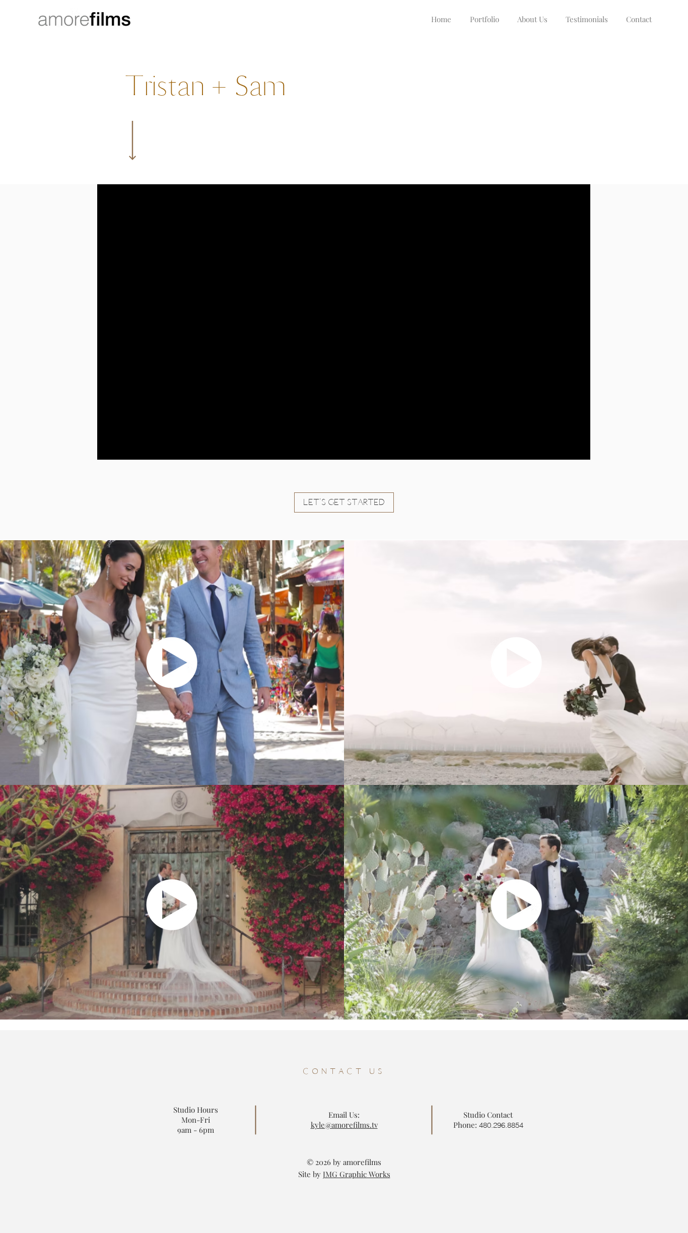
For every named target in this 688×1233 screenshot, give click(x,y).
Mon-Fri (195, 1120)
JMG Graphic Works (356, 1174)
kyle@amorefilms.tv (344, 1125)
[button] (344, 502)
